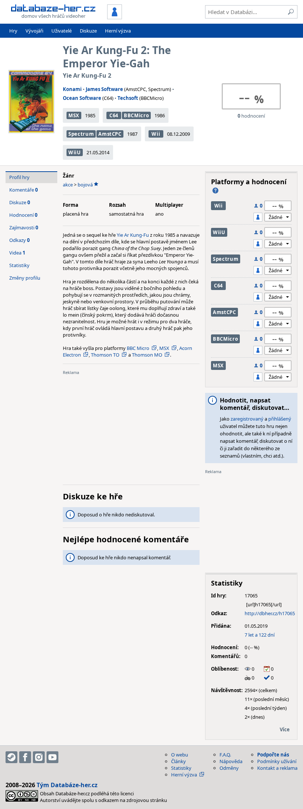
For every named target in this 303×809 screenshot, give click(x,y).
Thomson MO (147, 354)
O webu (179, 754)
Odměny (229, 768)
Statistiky (19, 265)
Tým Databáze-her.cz (67, 785)
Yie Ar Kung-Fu (133, 235)
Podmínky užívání (276, 761)
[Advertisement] (131, 427)
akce (68, 184)
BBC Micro (138, 348)
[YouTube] (52, 757)
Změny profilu (24, 277)
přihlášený (279, 418)
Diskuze (88, 30)
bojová (85, 184)
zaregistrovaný (247, 418)
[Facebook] (25, 757)
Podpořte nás (273, 754)
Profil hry (19, 177)
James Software (104, 89)
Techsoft (128, 98)
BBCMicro (136, 115)
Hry (13, 30)
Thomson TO (105, 354)
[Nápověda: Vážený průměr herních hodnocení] (215, 190)
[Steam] (11, 757)
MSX (73, 115)
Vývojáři (34, 30)
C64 (113, 115)
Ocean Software (82, 98)
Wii (156, 134)
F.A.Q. (225, 754)
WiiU (74, 152)
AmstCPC (110, 134)
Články (178, 761)
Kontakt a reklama (277, 768)
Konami (72, 89)
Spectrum (81, 134)
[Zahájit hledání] (291, 12)
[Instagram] (39, 757)
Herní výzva (118, 30)
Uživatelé (61, 30)
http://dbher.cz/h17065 (270, 613)
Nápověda (230, 761)
